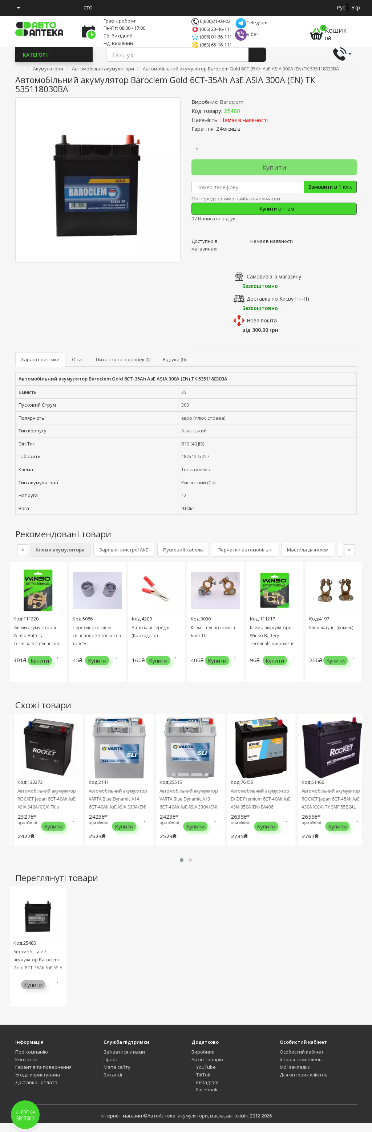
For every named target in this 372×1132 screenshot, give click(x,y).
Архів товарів (207, 1059)
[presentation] (17, 627)
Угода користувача (37, 1074)
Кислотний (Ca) (198, 482)
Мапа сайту (117, 1067)
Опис (78, 359)
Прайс (111, 1059)
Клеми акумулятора (60, 549)
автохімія (237, 1115)
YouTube (205, 1067)
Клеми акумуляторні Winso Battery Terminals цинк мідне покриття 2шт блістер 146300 (272, 643)
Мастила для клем (307, 549)
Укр (355, 7)
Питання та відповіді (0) (123, 359)
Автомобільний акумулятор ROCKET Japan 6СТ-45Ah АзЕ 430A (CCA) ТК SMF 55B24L (327, 799)
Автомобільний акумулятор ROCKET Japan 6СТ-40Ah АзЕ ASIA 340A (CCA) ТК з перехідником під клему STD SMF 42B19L (44, 807)
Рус (341, 7)
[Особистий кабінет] (16, 7)
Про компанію (31, 1051)
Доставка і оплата (36, 1082)
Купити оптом (276, 208)
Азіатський (194, 430)
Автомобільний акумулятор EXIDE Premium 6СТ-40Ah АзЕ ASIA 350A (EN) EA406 (257, 799)
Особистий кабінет (302, 1051)
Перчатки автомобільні (245, 549)
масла (217, 1115)
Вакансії (113, 1074)
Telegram (257, 22)
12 (183, 495)
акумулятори (193, 1115)
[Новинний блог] (58, 7)
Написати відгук (216, 218)
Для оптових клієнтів (304, 1074)
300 (185, 405)
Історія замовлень (301, 1059)
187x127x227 (195, 456)
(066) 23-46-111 (215, 29)
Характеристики (40, 359)
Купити (274, 167)
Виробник (202, 1051)
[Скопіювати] (246, 110)
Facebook (206, 1089)
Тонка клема (195, 469)
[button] (181, 860)
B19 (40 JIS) (192, 443)
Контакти (26, 1059)
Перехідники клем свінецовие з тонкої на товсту (97, 635)
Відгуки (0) (174, 359)
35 (183, 392)
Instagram (206, 1082)
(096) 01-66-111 (215, 36)
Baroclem (231, 101)
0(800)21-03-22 (215, 21)
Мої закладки (295, 1067)
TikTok (202, 1074)
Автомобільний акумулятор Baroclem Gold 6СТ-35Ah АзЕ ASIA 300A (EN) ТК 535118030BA (37, 967)
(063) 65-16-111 (215, 44)
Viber (252, 34)
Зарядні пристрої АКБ (124, 549)
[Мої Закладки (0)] (31, 7)
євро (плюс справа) (203, 418)
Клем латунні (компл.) (331, 627)
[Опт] (72, 7)
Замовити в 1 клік (330, 186)
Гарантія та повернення (43, 1067)
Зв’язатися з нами (124, 1051)
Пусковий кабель (183, 549)
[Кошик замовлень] (45, 7)
